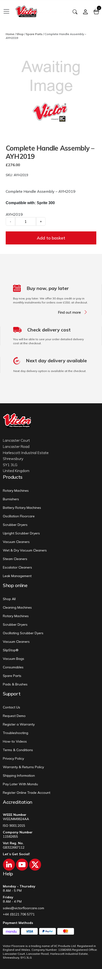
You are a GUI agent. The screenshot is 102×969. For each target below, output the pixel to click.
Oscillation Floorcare (19, 516)
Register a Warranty (19, 724)
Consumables (13, 667)
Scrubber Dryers (15, 525)
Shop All (9, 599)
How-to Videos (15, 741)
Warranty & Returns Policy (23, 767)
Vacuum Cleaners (16, 542)
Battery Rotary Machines (22, 507)
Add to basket (51, 238)
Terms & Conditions (18, 750)
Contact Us (11, 707)
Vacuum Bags (13, 659)
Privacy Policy (13, 758)
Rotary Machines (16, 490)
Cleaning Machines (17, 607)
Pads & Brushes (15, 684)
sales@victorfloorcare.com (23, 908)
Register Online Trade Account (26, 792)
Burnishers (11, 499)
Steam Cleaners (15, 559)
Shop (20, 34)
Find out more (69, 312)
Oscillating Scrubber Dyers (23, 633)
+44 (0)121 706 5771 (19, 914)
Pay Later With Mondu (20, 784)
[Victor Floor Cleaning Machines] (26, 11)
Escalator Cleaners (17, 567)
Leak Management (17, 576)
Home (10, 34)
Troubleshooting (15, 733)
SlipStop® (11, 650)
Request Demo (14, 716)
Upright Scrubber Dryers (21, 533)
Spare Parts (34, 34)
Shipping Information (19, 775)
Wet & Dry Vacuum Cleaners (25, 550)
